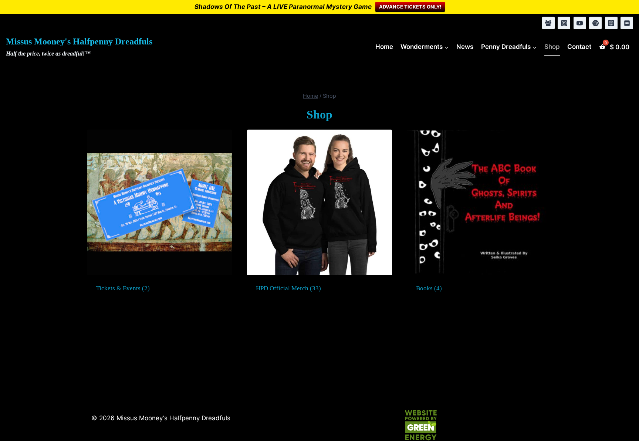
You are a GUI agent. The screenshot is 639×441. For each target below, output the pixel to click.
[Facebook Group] (548, 23)
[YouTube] (580, 23)
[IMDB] (627, 23)
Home (384, 46)
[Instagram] (564, 23)
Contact (579, 46)
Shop (552, 46)
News (464, 46)
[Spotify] (595, 23)
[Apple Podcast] (611, 23)
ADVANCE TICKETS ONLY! (410, 7)
